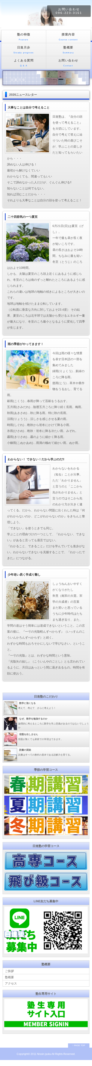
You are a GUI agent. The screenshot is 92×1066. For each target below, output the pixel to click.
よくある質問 (24, 63)
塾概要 (68, 50)
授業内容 (68, 37)
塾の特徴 (23, 37)
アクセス (11, 983)
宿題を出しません (28, 734)
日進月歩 (23, 50)
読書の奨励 (25, 750)
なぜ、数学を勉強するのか (33, 718)
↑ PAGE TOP (78, 1045)
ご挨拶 (9, 971)
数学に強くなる (27, 703)
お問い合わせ (68, 63)
